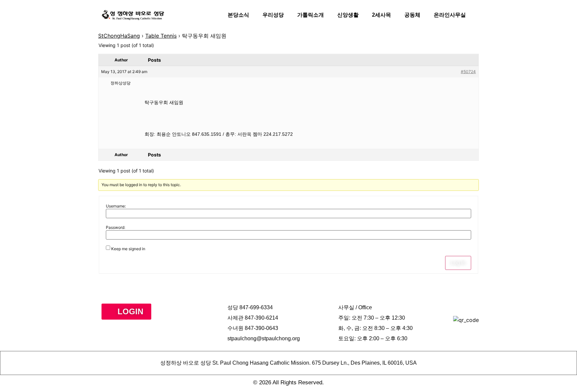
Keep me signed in (128, 249)
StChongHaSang (119, 35)
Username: (116, 206)
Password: (115, 228)
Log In (458, 263)
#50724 (468, 71)
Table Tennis (161, 35)
